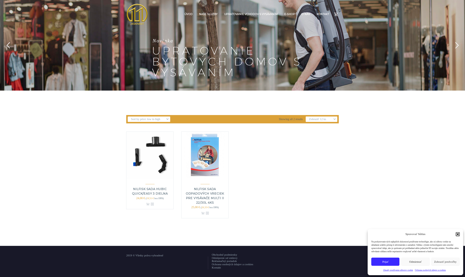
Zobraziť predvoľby (445, 261)
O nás (306, 14)
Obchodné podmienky (224, 254)
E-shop (289, 14)
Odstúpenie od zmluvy (225, 258)
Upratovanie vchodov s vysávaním (251, 14)
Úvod (188, 14)
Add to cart (147, 204)
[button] (458, 234)
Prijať (385, 261)
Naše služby (208, 14)
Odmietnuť (415, 261)
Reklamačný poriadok (224, 261)
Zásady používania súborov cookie (398, 270)
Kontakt (323, 14)
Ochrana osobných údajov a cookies (430, 270)
